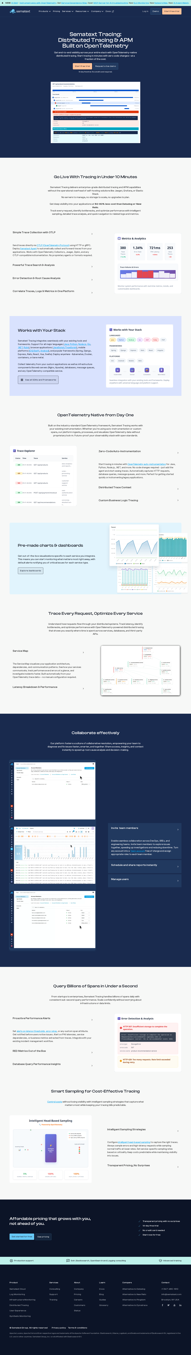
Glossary (103, 1305)
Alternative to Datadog (133, 1289)
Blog (101, 1294)
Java (66, 344)
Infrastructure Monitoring (22, 1300)
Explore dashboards (30, 571)
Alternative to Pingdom (133, 1300)
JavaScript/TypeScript (65, 347)
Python (73, 344)
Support (53, 1294)
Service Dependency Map (74, 3)
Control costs (54, 1101)
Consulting (54, 1289)
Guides (102, 1300)
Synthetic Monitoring (20, 1316)
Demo (156, 11)
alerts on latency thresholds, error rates (37, 1031)
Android (44, 350)
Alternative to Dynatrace (134, 1305)
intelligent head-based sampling (134, 1142)
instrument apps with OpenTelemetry (38, 3)
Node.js (82, 344)
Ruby (26, 347)
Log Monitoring (17, 1294)
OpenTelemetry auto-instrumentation (147, 464)
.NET (20, 347)
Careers (78, 1300)
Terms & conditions (77, 1328)
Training (53, 1300)
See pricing (43, 1237)
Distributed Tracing (19, 1305)
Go (88, 344)
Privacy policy (59, 1328)
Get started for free (22, 1236)
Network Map (161, 3)
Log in (145, 11)
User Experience (18, 1310)
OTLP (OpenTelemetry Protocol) (53, 245)
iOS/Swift (34, 350)
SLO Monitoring (141, 3)
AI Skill (14, 3)
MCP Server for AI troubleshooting (111, 3)
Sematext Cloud (18, 1289)
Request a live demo (105, 66)
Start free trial (171, 11)
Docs (101, 1289)
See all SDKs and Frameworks (40, 380)
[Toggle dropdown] (50, 11)
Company (79, 1289)
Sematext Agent (28, 248)
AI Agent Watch (181, 3)
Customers (79, 1305)
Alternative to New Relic (134, 1294)
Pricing (56, 11)
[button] (53, 234)
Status (77, 1310)
